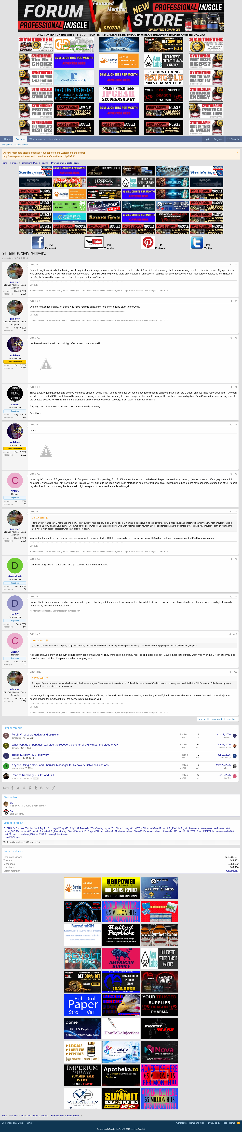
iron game (194, 828)
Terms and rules (196, 1123)
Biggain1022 (93, 831)
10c (17, 831)
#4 (236, 387)
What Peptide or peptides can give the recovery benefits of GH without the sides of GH (65, 744)
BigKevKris (174, 828)
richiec (129, 831)
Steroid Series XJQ (77, 831)
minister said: (38, 640)
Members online (13, 822)
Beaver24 (84, 828)
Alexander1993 (170, 831)
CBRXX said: (38, 518)
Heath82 (7, 834)
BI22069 (191, 831)
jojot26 (65, 828)
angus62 (129, 828)
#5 (236, 424)
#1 (236, 264)
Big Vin (184, 828)
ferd (180, 831)
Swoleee (20, 828)
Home (7, 139)
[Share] (231, 265)
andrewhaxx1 (107, 831)
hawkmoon (219, 828)
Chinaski (120, 828)
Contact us (181, 1123)
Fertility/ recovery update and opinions (35, 734)
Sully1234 (74, 828)
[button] (44, 139)
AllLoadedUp (225, 758)
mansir (35, 831)
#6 (236, 474)
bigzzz (16, 834)
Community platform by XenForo (121, 1129)
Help (225, 1123)
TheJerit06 (45, 831)
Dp (184, 831)
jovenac (15, 768)
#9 (236, 597)
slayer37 (57, 828)
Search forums (21, 144)
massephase (225, 747)
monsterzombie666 (224, 831)
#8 (236, 559)
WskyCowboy (97, 828)
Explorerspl (50, 834)
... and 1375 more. (12, 837)
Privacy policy (213, 1123)
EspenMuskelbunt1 (152, 831)
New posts (7, 144)
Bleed (199, 831)
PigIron (54, 831)
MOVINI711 (140, 828)
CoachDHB (232, 870)
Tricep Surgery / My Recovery (30, 754)
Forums (20, 139)
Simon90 (138, 831)
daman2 (15, 748)
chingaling (16, 758)
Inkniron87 (26, 831)
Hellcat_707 (9, 831)
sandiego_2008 (27, 834)
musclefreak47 (154, 828)
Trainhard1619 (32, 828)
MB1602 (227, 737)
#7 (236, 511)
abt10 (165, 828)
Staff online (10, 797)
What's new (35, 139)
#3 (236, 338)
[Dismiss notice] (237, 152)
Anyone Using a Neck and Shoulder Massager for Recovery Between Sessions (60, 765)
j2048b (227, 778)
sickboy (63, 831)
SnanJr (15, 778)
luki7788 (40, 834)
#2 (236, 301)
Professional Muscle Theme (18, 1123)
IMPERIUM (208, 831)
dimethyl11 (16, 738)
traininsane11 (63, 834)
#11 (235, 672)
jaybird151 (110, 828)
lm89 (227, 828)
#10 (235, 634)
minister (8, 258)
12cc (49, 828)
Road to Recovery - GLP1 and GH (33, 775)
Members (54, 139)
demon (121, 831)
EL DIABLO (9, 828)
